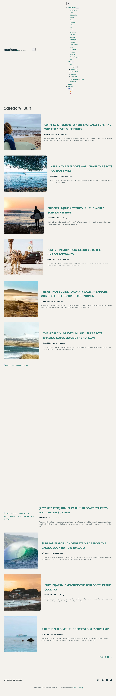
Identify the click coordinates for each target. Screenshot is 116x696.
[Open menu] (34, 49)
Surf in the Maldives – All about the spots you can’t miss (81, 168)
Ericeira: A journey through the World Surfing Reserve (76, 210)
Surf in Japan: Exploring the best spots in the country (77, 587)
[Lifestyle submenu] (76, 67)
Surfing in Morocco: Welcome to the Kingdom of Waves (74, 252)
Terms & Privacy (77, 688)
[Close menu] (68, 3)
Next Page (105, 656)
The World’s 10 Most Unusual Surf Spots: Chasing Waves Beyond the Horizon (73, 335)
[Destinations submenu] (77, 8)
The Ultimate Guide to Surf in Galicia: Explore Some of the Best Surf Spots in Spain (74, 294)
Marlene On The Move (13, 680)
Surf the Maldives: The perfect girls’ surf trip (75, 629)
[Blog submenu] (72, 62)
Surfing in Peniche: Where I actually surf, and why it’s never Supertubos (78, 127)
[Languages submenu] (71, 89)
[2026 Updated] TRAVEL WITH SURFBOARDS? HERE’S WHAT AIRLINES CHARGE (73, 510)
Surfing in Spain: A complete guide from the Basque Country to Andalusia (74, 545)
